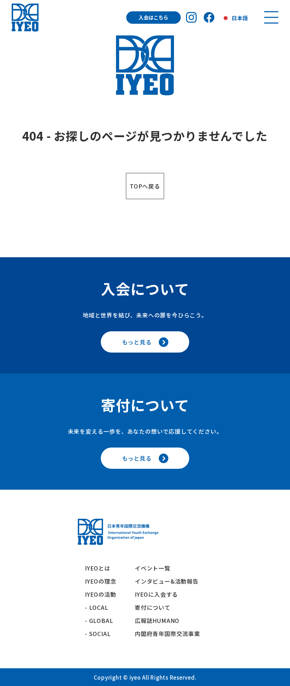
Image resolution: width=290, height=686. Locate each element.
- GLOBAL (99, 620)
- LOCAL (97, 607)
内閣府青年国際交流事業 (167, 633)
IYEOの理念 (100, 581)
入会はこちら (153, 17)
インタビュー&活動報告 (167, 581)
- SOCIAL (98, 633)
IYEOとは (97, 568)
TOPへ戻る (145, 186)
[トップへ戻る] (25, 18)
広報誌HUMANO (157, 620)
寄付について (155, 607)
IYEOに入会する (159, 594)
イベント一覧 (152, 568)
